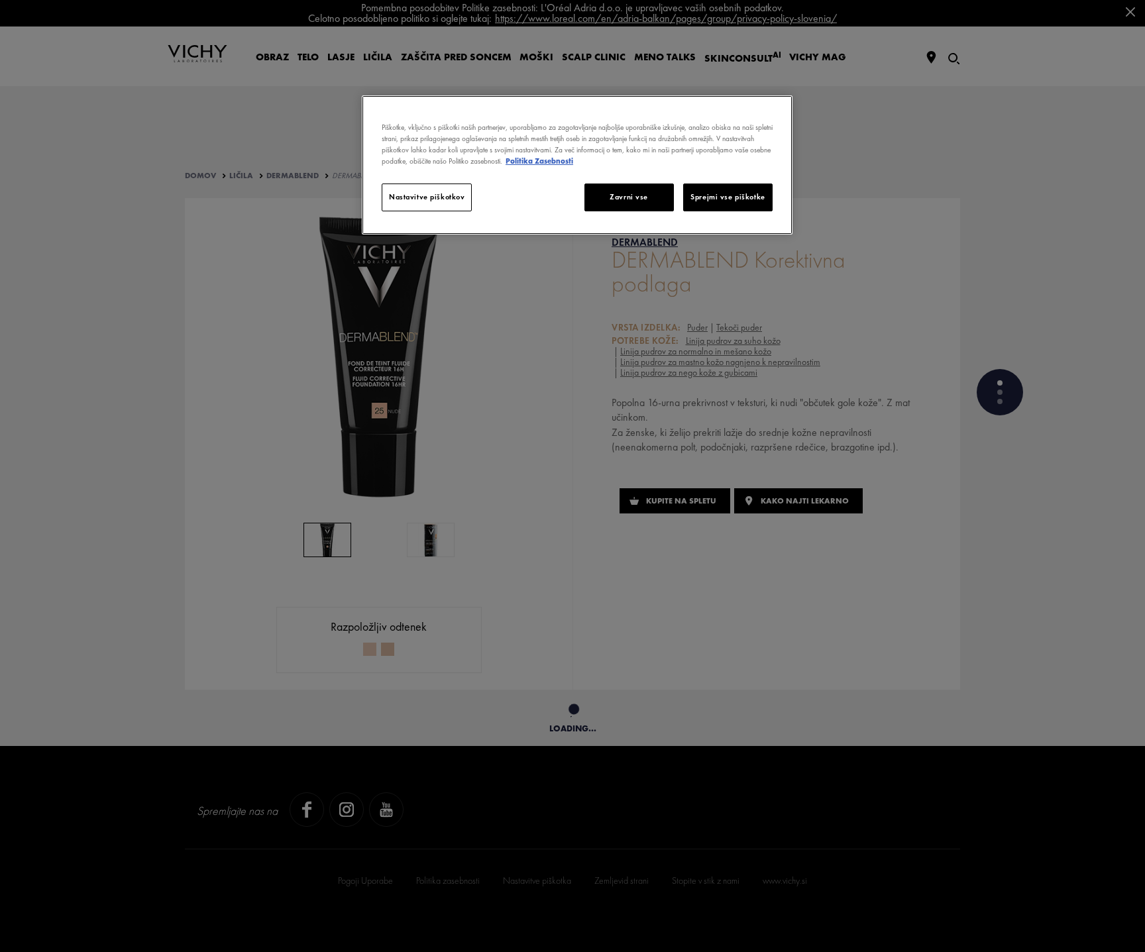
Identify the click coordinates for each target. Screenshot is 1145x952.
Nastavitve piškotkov (426, 196)
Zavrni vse (629, 196)
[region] (577, 165)
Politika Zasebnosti (539, 161)
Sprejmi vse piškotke (727, 196)
